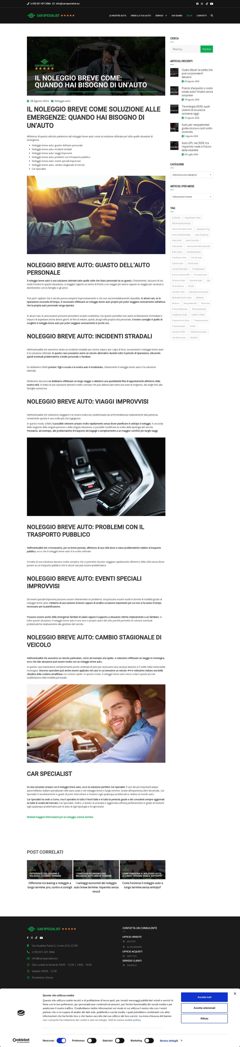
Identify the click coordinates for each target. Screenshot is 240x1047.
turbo (193, 326)
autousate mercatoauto (198, 246)
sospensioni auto (181, 320)
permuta (205, 303)
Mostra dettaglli (169, 1040)
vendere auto (179, 337)
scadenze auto (179, 314)
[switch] (91, 1040)
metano (200, 297)
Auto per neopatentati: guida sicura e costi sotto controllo (197, 128)
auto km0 (176, 240)
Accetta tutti (204, 997)
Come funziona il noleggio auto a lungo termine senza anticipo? (96, 885)
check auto (177, 263)
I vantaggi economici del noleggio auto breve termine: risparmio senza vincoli (50, 887)
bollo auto (177, 251)
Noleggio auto (62, 100)
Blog (189, 15)
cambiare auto (179, 257)
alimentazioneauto (181, 223)
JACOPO (131, 941)
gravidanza (178, 286)
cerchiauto (196, 257)
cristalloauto (198, 268)
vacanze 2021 (179, 331)
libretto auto (178, 291)
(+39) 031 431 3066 (40, 3)
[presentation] (33, 877)
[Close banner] (235, 993)
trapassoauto (201, 320)
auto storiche (192, 240)
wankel (194, 337)
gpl (208, 280)
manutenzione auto (182, 297)
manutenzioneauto (198, 291)
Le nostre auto (117, 15)
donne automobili (181, 274)
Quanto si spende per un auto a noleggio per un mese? (142, 885)
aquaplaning (203, 228)
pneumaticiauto (180, 308)
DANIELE (131, 965)
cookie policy (133, 1020)
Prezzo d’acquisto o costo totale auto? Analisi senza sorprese (197, 91)
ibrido (191, 286)
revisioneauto (199, 308)
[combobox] (191, 174)
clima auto (193, 263)
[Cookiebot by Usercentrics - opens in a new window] (21, 1040)
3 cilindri (176, 217)
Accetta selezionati (204, 1007)
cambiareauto (193, 251)
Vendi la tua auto (141, 15)
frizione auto (178, 280)
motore (175, 303)
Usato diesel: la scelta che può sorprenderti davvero (197, 73)
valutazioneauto (198, 331)
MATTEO (131, 956)
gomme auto (195, 280)
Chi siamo (176, 15)
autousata (177, 246)
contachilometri (180, 268)
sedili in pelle (198, 314)
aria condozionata (181, 234)
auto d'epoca (201, 234)
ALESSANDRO (134, 946)
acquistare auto (192, 217)
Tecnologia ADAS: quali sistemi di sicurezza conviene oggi (196, 110)
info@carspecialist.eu (68, 3)
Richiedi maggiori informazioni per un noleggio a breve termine (60, 817)
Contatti (202, 15)
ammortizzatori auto (182, 228)
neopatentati (190, 303)
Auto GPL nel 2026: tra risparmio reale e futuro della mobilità (196, 146)
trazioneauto (178, 326)
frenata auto (200, 274)
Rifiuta (204, 1018)
